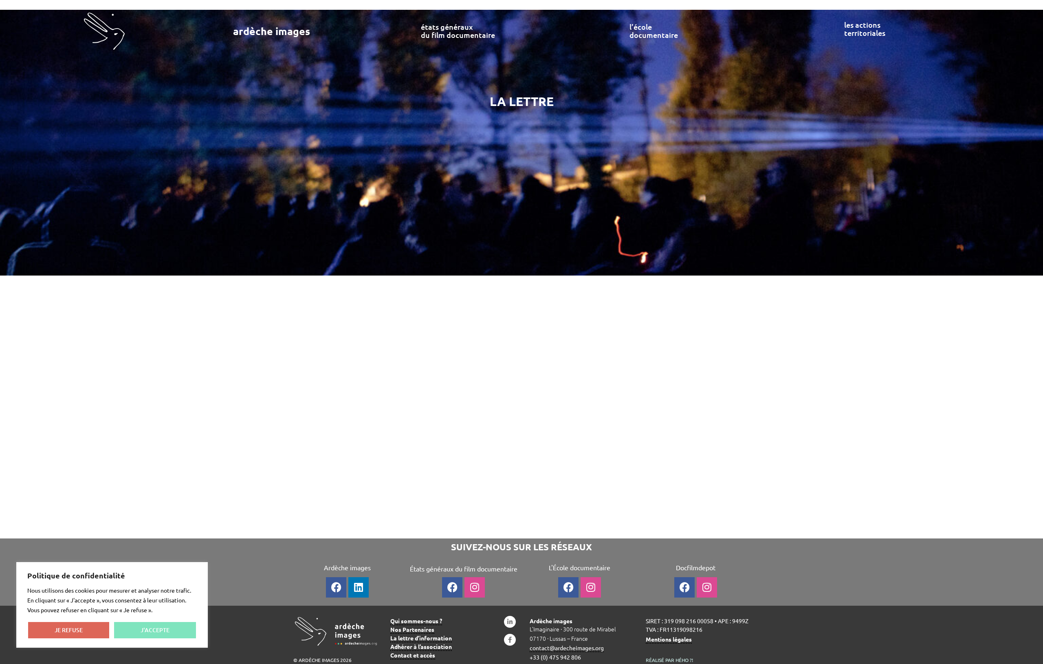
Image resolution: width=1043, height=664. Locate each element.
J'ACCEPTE (155, 630)
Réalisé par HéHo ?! (669, 660)
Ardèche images (271, 31)
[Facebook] (336, 587)
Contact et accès (412, 655)
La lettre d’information (421, 638)
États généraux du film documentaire (458, 31)
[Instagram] (474, 587)
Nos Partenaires (412, 629)
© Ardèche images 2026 (322, 660)
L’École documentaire (653, 31)
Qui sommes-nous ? (416, 620)
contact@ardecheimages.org (567, 647)
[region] (112, 605)
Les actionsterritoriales (864, 29)
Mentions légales (669, 639)
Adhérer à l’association (421, 646)
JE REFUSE (69, 630)
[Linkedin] (358, 587)
